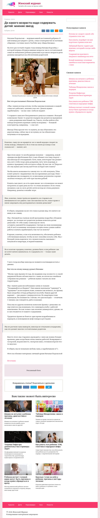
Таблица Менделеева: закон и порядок (49, 415)
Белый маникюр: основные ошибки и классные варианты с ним (82, 62)
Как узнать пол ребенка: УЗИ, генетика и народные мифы (49, 445)
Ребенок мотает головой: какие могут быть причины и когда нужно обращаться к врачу (17, 480)
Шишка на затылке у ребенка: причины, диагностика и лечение (17, 416)
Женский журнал (29, 3)
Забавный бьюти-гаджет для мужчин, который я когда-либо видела (82, 48)
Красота (11, 12)
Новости (50, 12)
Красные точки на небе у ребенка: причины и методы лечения (48, 479)
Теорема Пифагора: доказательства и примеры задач (16, 446)
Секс (41, 12)
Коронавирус (30, 12)
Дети (20, 12)
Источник (11, 361)
